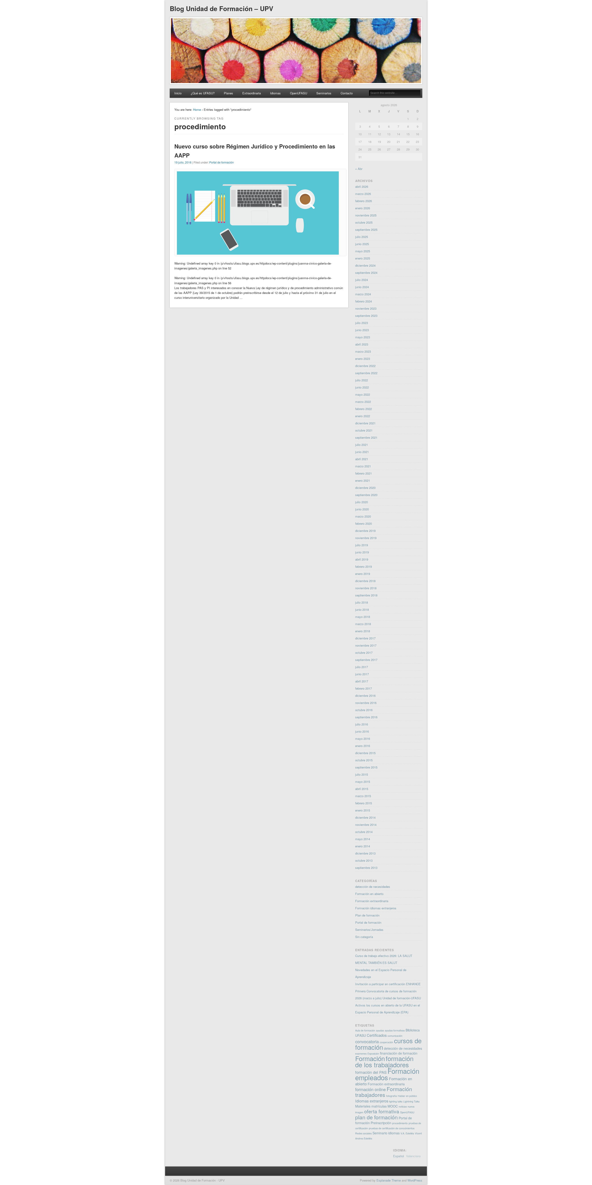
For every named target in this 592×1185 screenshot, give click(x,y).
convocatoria (367, 1041)
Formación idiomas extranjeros (375, 908)
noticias (403, 1106)
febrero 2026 (363, 201)
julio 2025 (361, 237)
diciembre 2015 (365, 753)
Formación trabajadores (383, 1092)
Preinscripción (381, 1122)
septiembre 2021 (366, 437)
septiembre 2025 (366, 229)
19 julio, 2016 (182, 162)
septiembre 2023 (366, 315)
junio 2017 (362, 674)
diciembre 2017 (365, 638)
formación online (370, 1089)
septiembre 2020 (366, 495)
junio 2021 (362, 452)
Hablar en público (407, 1096)
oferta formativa (381, 1111)
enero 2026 (362, 208)
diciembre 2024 (365, 265)
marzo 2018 (363, 624)
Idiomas (275, 93)
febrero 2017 (363, 688)
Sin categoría (364, 937)
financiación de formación (398, 1053)
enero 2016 (362, 746)
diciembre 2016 (365, 695)
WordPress (414, 1180)
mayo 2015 (362, 781)
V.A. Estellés (407, 1133)
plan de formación (376, 1117)
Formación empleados (387, 1074)
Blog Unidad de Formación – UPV (221, 8)
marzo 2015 (363, 796)
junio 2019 (362, 552)
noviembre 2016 (365, 703)
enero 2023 (362, 358)
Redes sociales (363, 1133)
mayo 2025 (362, 251)
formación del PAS (371, 1072)
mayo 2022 (362, 394)
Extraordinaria (251, 93)
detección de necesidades (372, 886)
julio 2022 (361, 380)
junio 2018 (362, 609)
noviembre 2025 (365, 215)
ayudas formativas (395, 1030)
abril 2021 (361, 459)
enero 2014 (362, 846)
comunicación (395, 1035)
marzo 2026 (363, 193)
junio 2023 (362, 330)
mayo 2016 (362, 738)
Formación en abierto (369, 894)
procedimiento (400, 1123)
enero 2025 (362, 258)
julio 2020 (361, 502)
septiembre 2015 (366, 767)
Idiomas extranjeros (371, 1101)
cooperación (386, 1042)
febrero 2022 (363, 409)
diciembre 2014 (365, 817)
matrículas (379, 1106)
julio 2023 (361, 323)
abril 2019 (361, 559)
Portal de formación (221, 162)
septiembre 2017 (366, 659)
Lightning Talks (411, 1101)
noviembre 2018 (365, 588)
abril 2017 (361, 681)
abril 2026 (361, 186)
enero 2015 (362, 810)
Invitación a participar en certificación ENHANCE (388, 984)
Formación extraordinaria (371, 901)
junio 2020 (362, 509)
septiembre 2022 (366, 373)
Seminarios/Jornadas (369, 929)
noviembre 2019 (365, 538)
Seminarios (323, 93)
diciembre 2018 (365, 581)
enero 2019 (362, 573)
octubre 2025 (364, 222)
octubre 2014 (364, 832)
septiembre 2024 (366, 272)
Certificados (377, 1035)
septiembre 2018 (366, 595)
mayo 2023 (362, 337)
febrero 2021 (363, 473)
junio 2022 (362, 387)
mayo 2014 (362, 839)
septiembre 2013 (366, 867)
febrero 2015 (363, 803)
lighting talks (395, 1101)
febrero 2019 (363, 566)
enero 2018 (362, 631)
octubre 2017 (364, 652)
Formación (370, 1058)
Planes (228, 93)
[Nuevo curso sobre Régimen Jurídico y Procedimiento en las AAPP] (258, 253)
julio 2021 (361, 444)
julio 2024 (361, 280)
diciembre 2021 (365, 423)
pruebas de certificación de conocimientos (391, 1128)
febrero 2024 (363, 301)
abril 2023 (361, 344)
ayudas (380, 1030)
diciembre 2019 (365, 530)
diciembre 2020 (365, 487)
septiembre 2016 (366, 717)
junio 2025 (362, 244)
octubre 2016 (364, 710)
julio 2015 (361, 774)
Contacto (347, 93)
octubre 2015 (364, 760)
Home (197, 109)
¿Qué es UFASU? (203, 93)
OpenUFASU (298, 93)
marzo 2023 (363, 351)
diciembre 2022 (365, 366)
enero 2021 (362, 480)
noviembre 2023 (365, 308)
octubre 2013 (364, 860)
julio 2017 (361, 667)
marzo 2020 (363, 516)
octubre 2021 (364, 430)
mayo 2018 (362, 616)
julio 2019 (361, 545)
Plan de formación (367, 915)
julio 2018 (361, 602)
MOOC (393, 1106)
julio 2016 (361, 724)
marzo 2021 (363, 466)
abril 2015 (361, 789)
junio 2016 (362, 731)
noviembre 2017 (365, 645)
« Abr (358, 169)
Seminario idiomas (386, 1133)
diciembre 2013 (365, 853)
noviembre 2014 (365, 824)
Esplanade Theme (388, 1180)
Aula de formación (365, 1030)
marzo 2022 (363, 401)
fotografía (391, 1096)
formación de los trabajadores (384, 1061)
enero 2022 (362, 416)
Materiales (362, 1106)
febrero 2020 (363, 523)
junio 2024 (362, 287)
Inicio (178, 93)
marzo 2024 (363, 294)
